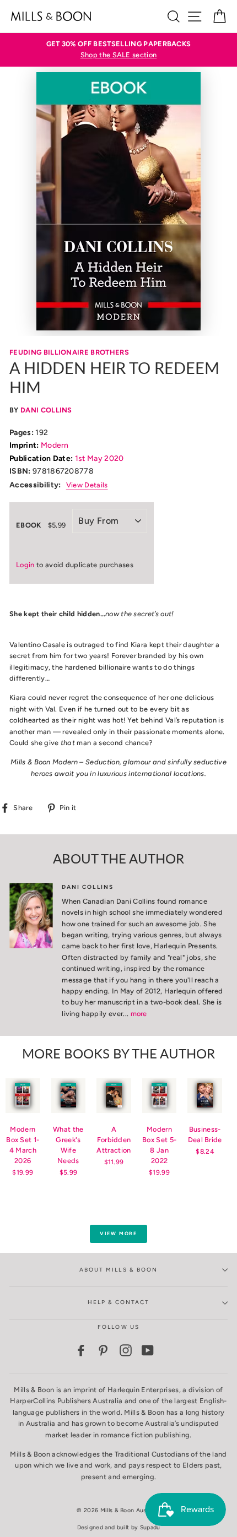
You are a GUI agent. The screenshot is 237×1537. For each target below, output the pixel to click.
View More (118, 1233)
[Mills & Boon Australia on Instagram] (126, 1350)
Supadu (150, 1527)
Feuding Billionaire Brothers (69, 352)
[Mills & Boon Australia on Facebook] (81, 1350)
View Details (87, 485)
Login (25, 565)
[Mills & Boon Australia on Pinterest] (103, 1350)
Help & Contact (119, 1302)
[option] (118, 50)
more (139, 1013)
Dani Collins (46, 410)
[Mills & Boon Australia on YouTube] (148, 1350)
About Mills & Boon (118, 1269)
